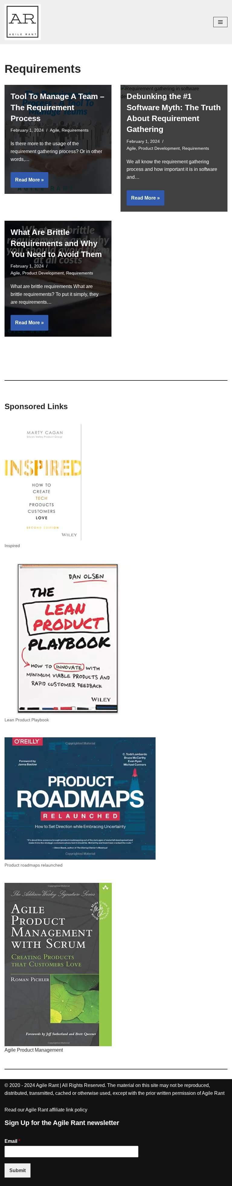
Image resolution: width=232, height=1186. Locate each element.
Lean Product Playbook (27, 719)
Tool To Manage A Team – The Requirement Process (57, 107)
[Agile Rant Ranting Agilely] (23, 22)
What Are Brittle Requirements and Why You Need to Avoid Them (56, 243)
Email (12, 1141)
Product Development (159, 148)
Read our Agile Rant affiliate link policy (46, 1109)
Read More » (27, 182)
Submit (17, 1170)
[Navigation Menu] (220, 22)
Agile (54, 130)
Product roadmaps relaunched (34, 865)
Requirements (75, 130)
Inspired (12, 545)
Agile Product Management (34, 1050)
